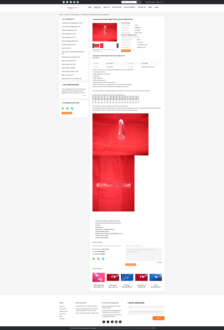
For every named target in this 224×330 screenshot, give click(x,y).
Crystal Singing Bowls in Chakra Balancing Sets (111, 307)
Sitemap (61, 318)
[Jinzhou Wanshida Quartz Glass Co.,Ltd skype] (73, 108)
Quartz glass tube (67, 64)
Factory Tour (116, 7)
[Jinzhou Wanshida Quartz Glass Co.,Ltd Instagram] (77, 2)
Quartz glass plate (67, 60)
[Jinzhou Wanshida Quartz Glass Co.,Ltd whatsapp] (68, 108)
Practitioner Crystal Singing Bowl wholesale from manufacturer (111, 311)
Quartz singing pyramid (69, 41)
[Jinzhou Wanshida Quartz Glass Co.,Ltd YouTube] (74, 2)
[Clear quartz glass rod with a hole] (113, 277)
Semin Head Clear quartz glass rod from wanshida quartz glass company (99, 286)
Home (89, 7)
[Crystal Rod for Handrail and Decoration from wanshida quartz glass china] (141, 277)
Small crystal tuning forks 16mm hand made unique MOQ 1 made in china (87, 309)
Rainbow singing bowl (68, 30)
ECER (153, 328)
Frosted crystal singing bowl (70, 23)
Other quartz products (68, 71)
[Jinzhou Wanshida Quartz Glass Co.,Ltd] (72, 7)
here (118, 221)
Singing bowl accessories (69, 57)
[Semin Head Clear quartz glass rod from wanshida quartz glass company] (98, 277)
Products (97, 7)
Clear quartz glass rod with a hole (113, 286)
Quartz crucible (66, 75)
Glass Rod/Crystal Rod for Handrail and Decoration (156, 286)
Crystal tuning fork (67, 44)
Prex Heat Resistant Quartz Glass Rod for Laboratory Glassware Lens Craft (127, 286)
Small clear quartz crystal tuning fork (86, 306)
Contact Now (126, 50)
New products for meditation (71, 78)
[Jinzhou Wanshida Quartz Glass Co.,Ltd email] (64, 108)
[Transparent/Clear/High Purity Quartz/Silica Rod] (104, 33)
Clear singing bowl (67, 37)
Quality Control (129, 7)
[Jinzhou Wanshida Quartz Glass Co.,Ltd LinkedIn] (70, 2)
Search (139, 2)
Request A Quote (150, 2)
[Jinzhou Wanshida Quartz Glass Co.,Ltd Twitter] (67, 2)
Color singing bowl (67, 34)
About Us (106, 7)
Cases (156, 7)
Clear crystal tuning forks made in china (87, 313)
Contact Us (142, 7)
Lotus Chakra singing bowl (70, 26)
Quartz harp (65, 48)
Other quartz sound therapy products (73, 52)
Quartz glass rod (75, 14)
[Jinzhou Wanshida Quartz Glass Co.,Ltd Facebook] (63, 2)
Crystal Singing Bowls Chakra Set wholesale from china (111, 315)
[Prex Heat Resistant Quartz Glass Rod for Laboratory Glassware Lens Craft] (127, 277)
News (150, 7)
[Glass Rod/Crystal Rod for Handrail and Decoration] (156, 277)
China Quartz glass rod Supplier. (88, 328)
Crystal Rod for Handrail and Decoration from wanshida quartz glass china (141, 286)
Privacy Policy (74, 328)
